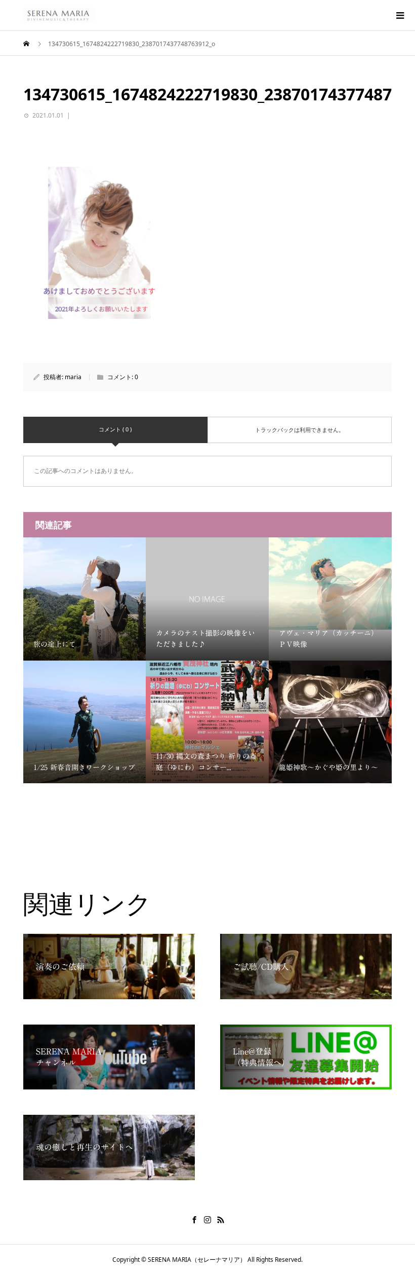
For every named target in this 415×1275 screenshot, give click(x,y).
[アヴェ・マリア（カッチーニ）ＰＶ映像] (330, 583)
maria (73, 377)
